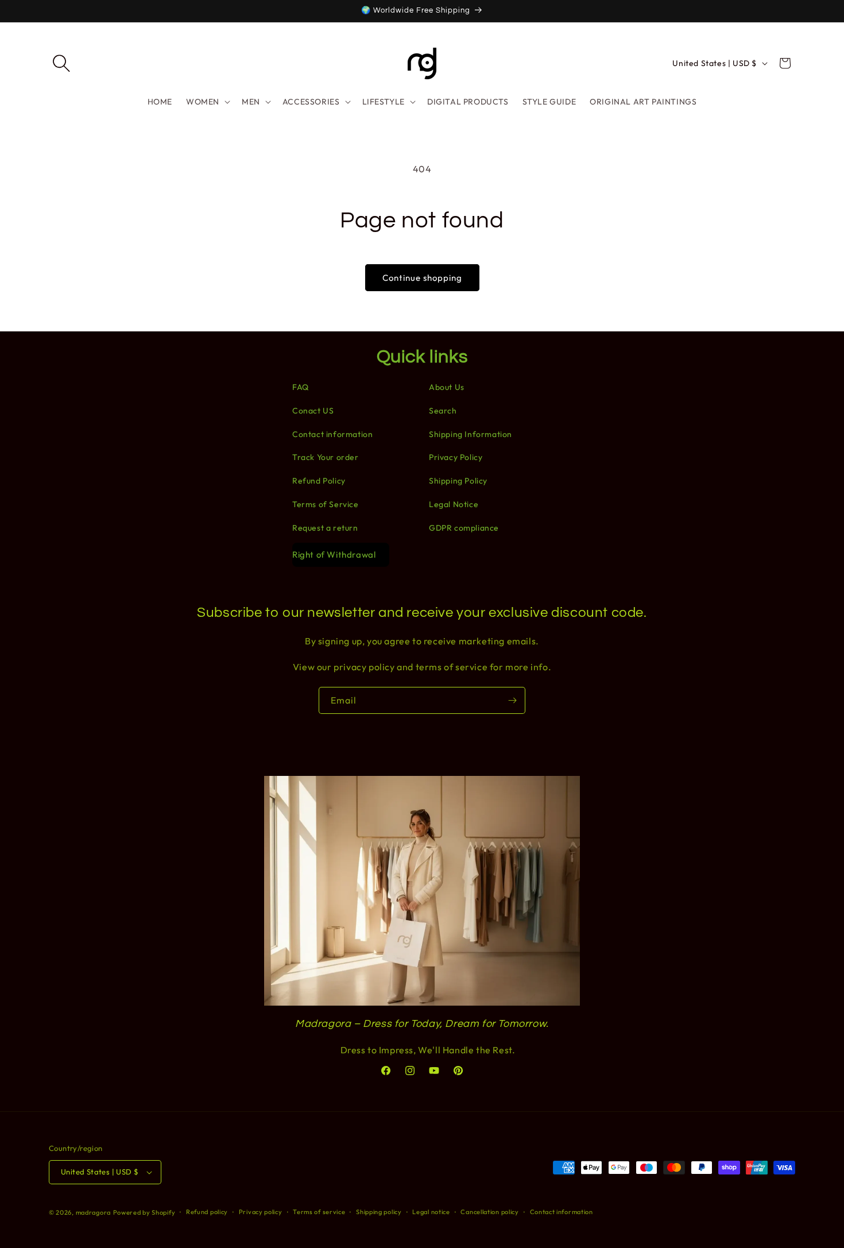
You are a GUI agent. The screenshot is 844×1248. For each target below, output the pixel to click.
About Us (446, 387)
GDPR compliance (464, 528)
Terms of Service (325, 504)
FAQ (300, 387)
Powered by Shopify (144, 1212)
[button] (61, 63)
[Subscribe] (512, 700)
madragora (93, 1212)
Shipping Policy (458, 481)
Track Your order (325, 457)
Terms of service (319, 1212)
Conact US (313, 410)
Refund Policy (319, 481)
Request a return (325, 528)
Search (443, 410)
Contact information (332, 434)
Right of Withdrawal (333, 554)
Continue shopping (422, 277)
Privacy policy (260, 1212)
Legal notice (431, 1212)
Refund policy (207, 1212)
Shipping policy (379, 1212)
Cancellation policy (489, 1212)
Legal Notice (453, 504)
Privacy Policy (455, 457)
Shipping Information (470, 434)
